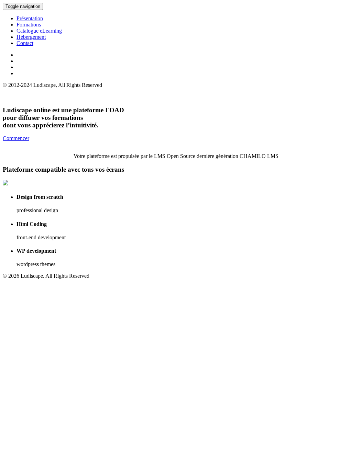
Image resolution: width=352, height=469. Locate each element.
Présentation (29, 18)
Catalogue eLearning (39, 31)
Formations (28, 24)
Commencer (16, 138)
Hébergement (31, 37)
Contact (24, 43)
